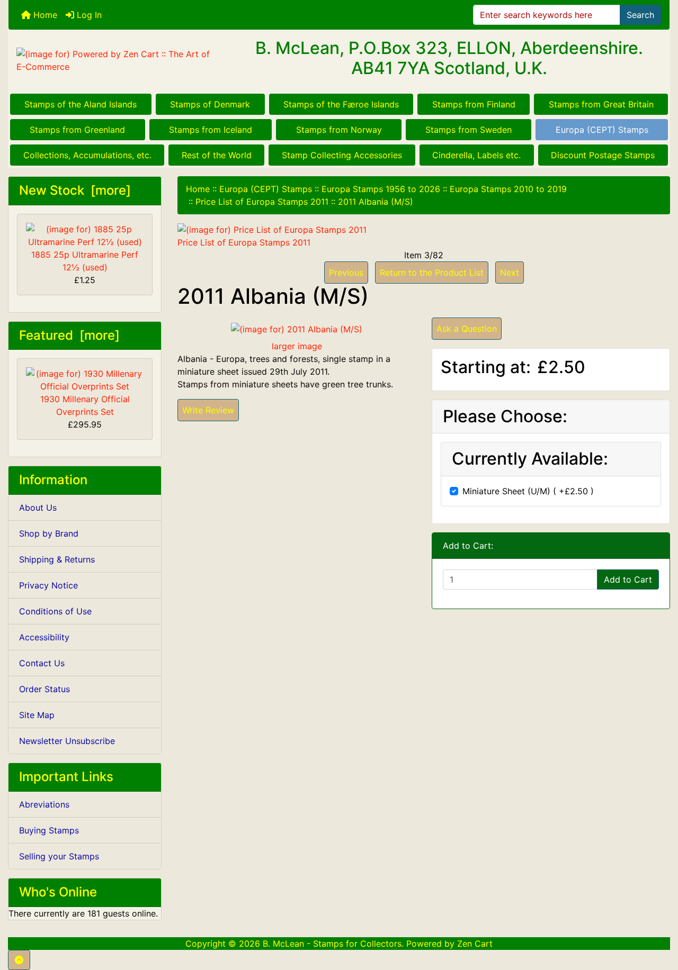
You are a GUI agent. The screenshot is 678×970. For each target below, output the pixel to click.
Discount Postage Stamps (603, 155)
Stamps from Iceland (210, 129)
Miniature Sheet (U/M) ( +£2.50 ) (528, 491)
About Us (38, 507)
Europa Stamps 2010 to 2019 (508, 189)
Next (509, 272)
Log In (88, 15)
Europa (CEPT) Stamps (602, 129)
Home (44, 15)
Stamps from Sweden (468, 129)
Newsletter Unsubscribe (67, 741)
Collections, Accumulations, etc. (87, 155)
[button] (19, 960)
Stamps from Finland (473, 104)
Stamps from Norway (339, 129)
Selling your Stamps (59, 856)
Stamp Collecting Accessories (342, 155)
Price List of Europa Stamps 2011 (261, 201)
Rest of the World (217, 155)
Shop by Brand (48, 533)
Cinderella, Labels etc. (476, 155)
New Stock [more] (75, 190)
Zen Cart (475, 943)
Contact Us (42, 663)
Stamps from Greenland (77, 129)
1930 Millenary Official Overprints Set (85, 405)
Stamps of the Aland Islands (80, 104)
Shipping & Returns (57, 559)
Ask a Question (466, 328)
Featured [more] (69, 335)
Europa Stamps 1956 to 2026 (381, 189)
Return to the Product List (432, 272)
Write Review (208, 410)
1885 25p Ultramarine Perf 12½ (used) (84, 261)
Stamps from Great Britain (601, 104)
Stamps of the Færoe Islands (341, 104)
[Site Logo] (118, 60)
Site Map (37, 715)
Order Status (44, 689)
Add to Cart (628, 579)
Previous (346, 272)
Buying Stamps (49, 830)
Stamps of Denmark (210, 104)
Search (640, 15)
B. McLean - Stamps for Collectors (332, 943)
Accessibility (44, 637)
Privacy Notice (48, 585)
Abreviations (44, 804)
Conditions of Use (55, 611)
